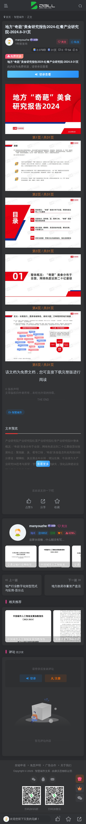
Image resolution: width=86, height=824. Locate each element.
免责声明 (35, 765)
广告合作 (50, 765)
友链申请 (20, 765)
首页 (8, 16)
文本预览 (11, 428)
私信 (76, 41)
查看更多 (43, 464)
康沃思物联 (60, 770)
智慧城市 (19, 16)
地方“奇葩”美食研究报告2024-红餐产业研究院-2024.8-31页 (42, 29)
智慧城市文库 (42, 770)
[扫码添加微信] (80, 798)
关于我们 (66, 765)
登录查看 (44, 74)
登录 (33, 678)
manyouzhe (22, 40)
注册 (58, 678)
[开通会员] (80, 788)
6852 (44, 533)
